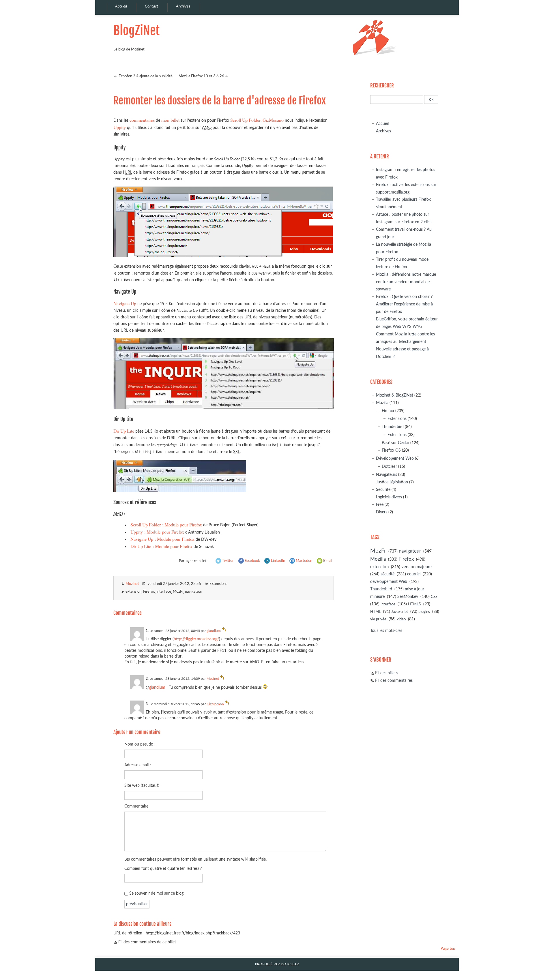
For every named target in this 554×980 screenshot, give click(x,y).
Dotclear (389, 466)
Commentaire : (137, 806)
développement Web (388, 581)
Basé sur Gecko (395, 443)
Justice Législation (392, 482)
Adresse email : (137, 765)
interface (163, 592)
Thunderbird (393, 427)
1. (147, 630)
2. (147, 678)
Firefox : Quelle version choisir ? (404, 296)
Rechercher (382, 85)
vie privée (378, 619)
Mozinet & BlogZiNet (394, 395)
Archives (383, 131)
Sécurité (383, 489)
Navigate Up (124, 303)
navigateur (193, 592)
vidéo (401, 619)
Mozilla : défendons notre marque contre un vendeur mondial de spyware (406, 282)
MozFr (178, 592)
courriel (413, 574)
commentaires (142, 120)
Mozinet (132, 584)
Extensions (218, 584)
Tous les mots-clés (386, 630)
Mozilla (382, 403)
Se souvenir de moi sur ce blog (156, 893)
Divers (381, 512)
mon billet (170, 120)
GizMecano (273, 120)
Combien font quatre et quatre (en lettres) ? (163, 868)
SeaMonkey (407, 597)
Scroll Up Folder (245, 120)
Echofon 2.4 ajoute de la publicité (145, 76)
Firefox (149, 592)
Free (379, 504)
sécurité (387, 574)
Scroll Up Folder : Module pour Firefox (166, 524)
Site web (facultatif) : (143, 785)
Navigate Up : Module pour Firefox (162, 539)
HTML (375, 612)
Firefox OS (391, 450)
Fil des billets (386, 673)
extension (133, 592)
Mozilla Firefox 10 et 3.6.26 (201, 76)
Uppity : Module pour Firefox (157, 532)
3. (147, 704)
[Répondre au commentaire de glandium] (224, 630)
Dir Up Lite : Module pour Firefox (161, 546)
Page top (448, 949)
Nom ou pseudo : (140, 744)
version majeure (416, 567)
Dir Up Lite (123, 431)
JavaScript (399, 612)
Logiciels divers (389, 497)
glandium (214, 630)
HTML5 (414, 604)
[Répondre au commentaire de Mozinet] (222, 678)
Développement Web (395, 458)
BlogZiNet (136, 30)
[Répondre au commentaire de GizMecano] (227, 704)
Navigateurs (386, 474)
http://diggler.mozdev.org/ (196, 639)
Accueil (382, 123)
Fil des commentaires (394, 680)
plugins (424, 612)
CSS (434, 597)
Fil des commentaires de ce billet (147, 942)
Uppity (119, 127)
